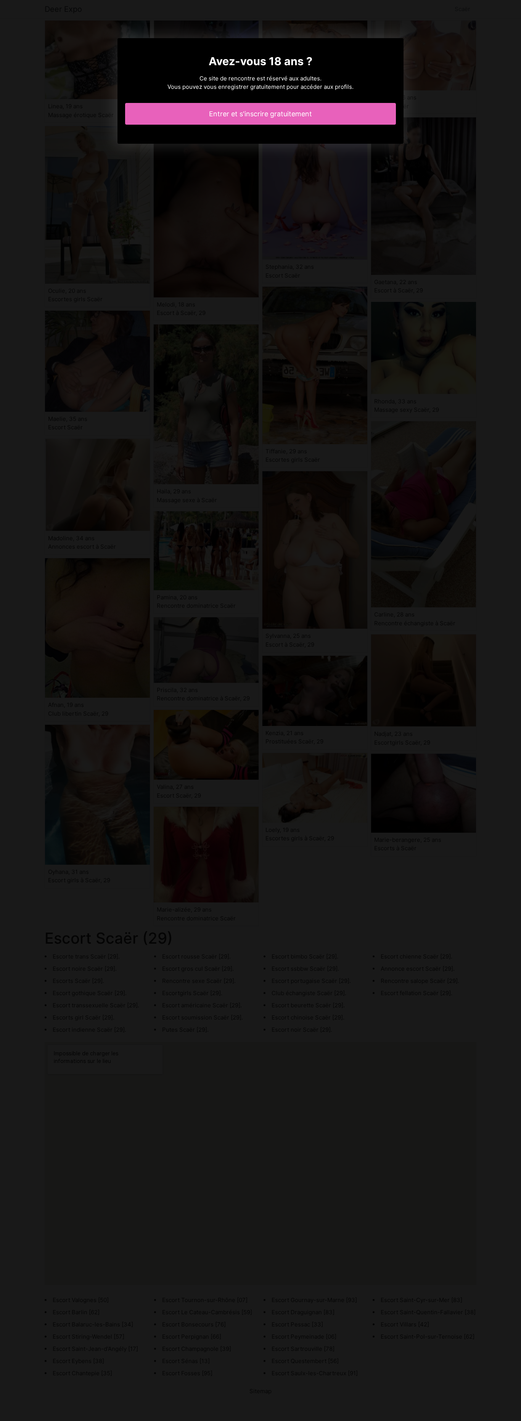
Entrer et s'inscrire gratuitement (260, 114)
